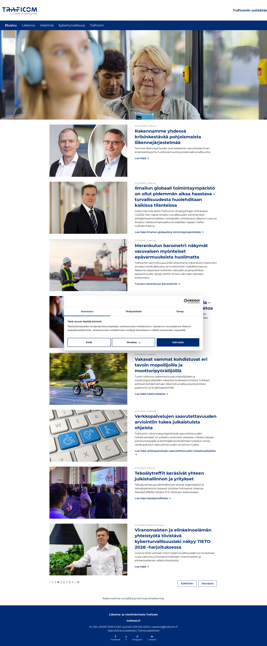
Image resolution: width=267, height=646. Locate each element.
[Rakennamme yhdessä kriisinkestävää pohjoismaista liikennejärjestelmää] (88, 150)
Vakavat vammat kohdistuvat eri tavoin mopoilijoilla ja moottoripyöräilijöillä (171, 365)
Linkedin (152, 639)
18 (78, 582)
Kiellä (89, 342)
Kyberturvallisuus (72, 25)
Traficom (97, 25)
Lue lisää (141, 158)
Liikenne (28, 25)
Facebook (115, 639)
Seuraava (209, 583)
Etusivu (11, 25)
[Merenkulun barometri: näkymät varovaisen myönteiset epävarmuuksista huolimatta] (88, 264)
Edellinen (188, 583)
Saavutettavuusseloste (122, 630)
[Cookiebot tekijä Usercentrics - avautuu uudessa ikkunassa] (186, 301)
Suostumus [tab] (87, 311)
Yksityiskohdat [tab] (133, 311)
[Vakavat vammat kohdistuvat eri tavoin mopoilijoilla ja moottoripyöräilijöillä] (88, 378)
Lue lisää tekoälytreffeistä (151, 498)
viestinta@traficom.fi (165, 626)
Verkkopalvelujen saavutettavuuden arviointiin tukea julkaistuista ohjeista (175, 422)
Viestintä (47, 25)
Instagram (137, 639)
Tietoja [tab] (180, 311)
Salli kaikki (178, 342)
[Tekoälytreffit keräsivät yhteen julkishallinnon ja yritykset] (88, 492)
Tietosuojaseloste (148, 630)
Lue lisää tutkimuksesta (150, 393)
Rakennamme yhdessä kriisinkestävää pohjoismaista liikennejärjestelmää (168, 136)
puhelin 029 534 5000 (136, 626)
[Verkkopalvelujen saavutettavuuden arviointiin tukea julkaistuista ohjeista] (88, 435)
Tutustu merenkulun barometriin (156, 283)
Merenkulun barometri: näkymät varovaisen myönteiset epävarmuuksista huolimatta (171, 251)
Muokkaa (132, 342)
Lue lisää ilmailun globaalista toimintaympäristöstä (168, 232)
